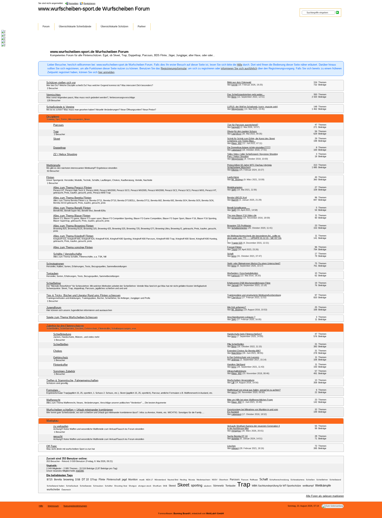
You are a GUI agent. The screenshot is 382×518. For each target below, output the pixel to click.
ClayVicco (236, 133)
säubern (207, 486)
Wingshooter (237, 109)
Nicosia (191, 480)
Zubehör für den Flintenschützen (65, 325)
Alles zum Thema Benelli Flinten (72, 207)
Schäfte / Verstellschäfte (67, 253)
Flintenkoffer (60, 364)
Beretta (58, 479)
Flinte (102, 479)
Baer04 (234, 200)
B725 (50, 479)
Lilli (232, 382)
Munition (133, 479)
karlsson (235, 275)
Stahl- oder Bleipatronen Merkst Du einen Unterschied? (253, 263)
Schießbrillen (60, 344)
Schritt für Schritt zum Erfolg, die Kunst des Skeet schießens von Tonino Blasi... (251, 139)
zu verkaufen (60, 426)
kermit (234, 84)
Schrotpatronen (55, 263)
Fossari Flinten (234, 247)
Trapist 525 (236, 243)
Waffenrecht (53, 399)
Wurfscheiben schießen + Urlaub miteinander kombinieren (79, 409)
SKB (165, 486)
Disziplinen (53, 116)
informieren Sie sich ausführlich (239, 68)
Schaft (230, 253)
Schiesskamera (297, 480)
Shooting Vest (120, 486)
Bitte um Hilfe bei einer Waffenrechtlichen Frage (250, 399)
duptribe (235, 438)
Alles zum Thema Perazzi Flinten (72, 187)
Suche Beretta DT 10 (237, 436)
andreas (235, 359)
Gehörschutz (60, 357)
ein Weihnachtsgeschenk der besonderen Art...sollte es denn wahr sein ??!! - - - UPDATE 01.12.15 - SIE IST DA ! (254, 238)
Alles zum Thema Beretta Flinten (72, 197)
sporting (196, 485)
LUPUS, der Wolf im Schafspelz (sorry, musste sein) (252, 106)
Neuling (183, 480)
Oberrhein (223, 480)
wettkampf (308, 485)
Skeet (56, 138)
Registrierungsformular (173, 68)
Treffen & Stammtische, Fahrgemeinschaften (72, 380)
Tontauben (52, 273)
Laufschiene (233, 177)
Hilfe (239, 64)
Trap (55, 131)
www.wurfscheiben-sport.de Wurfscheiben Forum (94, 8)
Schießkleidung (62, 334)
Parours (244, 480)
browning (68, 479)
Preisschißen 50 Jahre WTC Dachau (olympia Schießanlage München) (249, 166)
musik (141, 480)
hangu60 (235, 127)
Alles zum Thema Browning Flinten (73, 225)
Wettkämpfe (53, 165)
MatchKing (236, 353)
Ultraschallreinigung (236, 371)
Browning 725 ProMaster (239, 225)
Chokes (57, 350)
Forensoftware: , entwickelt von (191, 513)
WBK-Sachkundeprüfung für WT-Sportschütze (276, 485)
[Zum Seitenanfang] (333, 506)
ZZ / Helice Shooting (65, 154)
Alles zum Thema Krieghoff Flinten (73, 235)
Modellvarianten (234, 187)
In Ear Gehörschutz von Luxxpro (243, 357)
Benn (233, 97)
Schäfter (109, 486)
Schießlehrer (53, 283)
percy (234, 392)
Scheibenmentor (239, 228)
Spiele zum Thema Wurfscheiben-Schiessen (71, 317)
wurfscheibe (53, 489)
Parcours (58, 125)
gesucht (57, 436)
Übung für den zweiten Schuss (242, 131)
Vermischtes (53, 94)
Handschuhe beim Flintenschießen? (244, 334)
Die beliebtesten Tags (59, 475)
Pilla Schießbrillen (235, 344)
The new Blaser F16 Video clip (241, 215)
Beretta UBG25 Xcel (237, 197)
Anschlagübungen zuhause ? (241, 317)
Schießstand (335, 480)
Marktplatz (53, 420)
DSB (77, 479)
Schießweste (86, 486)
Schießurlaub (72, 486)
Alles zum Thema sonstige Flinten (73, 247)
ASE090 (80, 471)
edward (235, 448)
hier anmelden (106, 72)
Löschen (231, 446)
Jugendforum (53, 307)
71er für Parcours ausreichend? (242, 125)
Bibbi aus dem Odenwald (239, 82)
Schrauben (98, 486)
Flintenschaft (113, 479)
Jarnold (235, 285)
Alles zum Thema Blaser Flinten (71, 215)
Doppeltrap (59, 147)
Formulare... (53, 390)
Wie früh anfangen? (236, 307)
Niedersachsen (203, 480)
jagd (124, 479)
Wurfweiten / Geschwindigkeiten (242, 273)
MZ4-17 (149, 480)
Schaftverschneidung (279, 480)
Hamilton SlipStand (236, 364)
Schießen (310, 480)
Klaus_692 (236, 143)
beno (233, 256)
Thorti (234, 249)
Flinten (50, 177)
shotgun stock (144, 486)
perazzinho (236, 218)
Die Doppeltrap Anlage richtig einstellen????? (248, 147)
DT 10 (85, 479)
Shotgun (133, 486)
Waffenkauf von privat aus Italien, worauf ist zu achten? (254, 390)
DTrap (93, 479)
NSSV (214, 480)
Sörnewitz (218, 485)
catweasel (236, 150)
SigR (233, 189)
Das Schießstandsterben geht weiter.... (246, 94)
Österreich (66, 490)
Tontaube (230, 485)
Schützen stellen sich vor (61, 82)
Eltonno (235, 170)
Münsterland (160, 480)
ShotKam (157, 486)
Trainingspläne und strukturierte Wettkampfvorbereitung (254, 295)
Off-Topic (51, 446)
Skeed (172, 485)
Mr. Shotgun (237, 179)
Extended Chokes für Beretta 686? (244, 350)
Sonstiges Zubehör (64, 371)
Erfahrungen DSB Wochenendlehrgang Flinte (248, 283)
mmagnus (236, 431)
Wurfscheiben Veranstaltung (240, 380)
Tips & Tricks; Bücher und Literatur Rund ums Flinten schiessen (83, 295)
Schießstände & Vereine (60, 106)
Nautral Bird (173, 480)
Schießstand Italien (55, 486)
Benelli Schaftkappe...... (238, 207)
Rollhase (254, 480)
